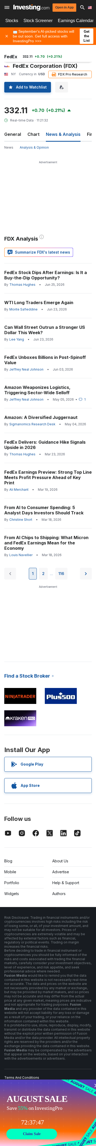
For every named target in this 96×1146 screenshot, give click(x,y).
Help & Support (65, 882)
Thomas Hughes (22, 285)
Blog (8, 861)
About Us (60, 861)
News (8, 147)
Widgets (11, 893)
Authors (59, 893)
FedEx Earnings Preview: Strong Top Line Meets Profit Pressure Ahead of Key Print (48, 477)
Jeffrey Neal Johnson (26, 369)
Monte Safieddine (23, 309)
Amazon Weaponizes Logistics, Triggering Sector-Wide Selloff (37, 390)
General (12, 134)
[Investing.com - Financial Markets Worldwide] (31, 7)
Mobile (10, 872)
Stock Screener (38, 20)
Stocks (11, 20)
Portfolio (11, 882)
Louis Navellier (21, 555)
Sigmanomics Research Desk (32, 424)
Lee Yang (16, 339)
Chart (33, 134)
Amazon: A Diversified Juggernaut (41, 417)
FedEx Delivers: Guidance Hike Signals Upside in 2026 (45, 444)
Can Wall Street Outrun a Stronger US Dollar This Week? (44, 330)
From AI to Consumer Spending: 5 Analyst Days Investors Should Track (43, 510)
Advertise (60, 872)
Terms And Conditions (21, 1078)
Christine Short (20, 520)
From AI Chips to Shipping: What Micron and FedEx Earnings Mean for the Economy (46, 543)
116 (61, 573)
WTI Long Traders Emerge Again (38, 302)
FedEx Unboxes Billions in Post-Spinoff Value (45, 360)
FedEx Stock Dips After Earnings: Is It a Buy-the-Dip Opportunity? (45, 275)
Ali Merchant (19, 490)
